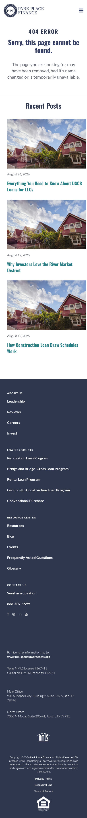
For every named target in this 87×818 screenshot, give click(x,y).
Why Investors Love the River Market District (39, 267)
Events (12, 547)
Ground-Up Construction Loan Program (38, 490)
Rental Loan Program (23, 479)
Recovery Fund (43, 784)
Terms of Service (43, 791)
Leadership (16, 401)
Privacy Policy (43, 778)
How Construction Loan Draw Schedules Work (42, 347)
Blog (10, 536)
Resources (15, 525)
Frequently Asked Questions (30, 557)
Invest (12, 433)
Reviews (14, 412)
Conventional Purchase (25, 500)
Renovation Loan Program (27, 458)
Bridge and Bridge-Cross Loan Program (37, 469)
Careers (13, 422)
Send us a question (21, 593)
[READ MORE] (46, 144)
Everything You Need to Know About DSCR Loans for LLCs (44, 186)
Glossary (14, 568)
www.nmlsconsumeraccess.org (28, 657)
